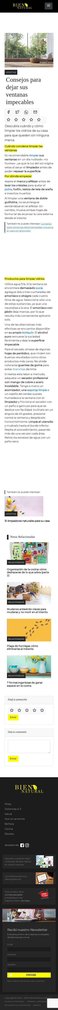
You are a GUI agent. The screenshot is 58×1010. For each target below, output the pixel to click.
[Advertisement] (29, 23)
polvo (8, 189)
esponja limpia (37, 390)
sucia (39, 287)
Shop (8, 804)
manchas (18, 369)
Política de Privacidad (14, 1001)
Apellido (11, 964)
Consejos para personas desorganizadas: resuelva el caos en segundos (30, 227)
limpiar (34, 155)
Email (10, 944)
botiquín (28, 332)
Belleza (9, 823)
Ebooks (9, 833)
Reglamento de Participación (17, 1005)
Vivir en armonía (15, 818)
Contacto (37, 1005)
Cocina (9, 828)
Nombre (11, 954)
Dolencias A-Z (13, 809)
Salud (8, 814)
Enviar (13, 717)
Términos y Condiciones (37, 1001)
